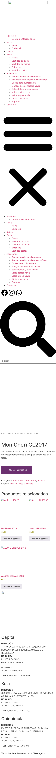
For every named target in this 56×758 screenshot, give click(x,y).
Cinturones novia (20, 98)
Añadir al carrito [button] (11, 538)
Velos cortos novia (21, 92)
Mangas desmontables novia (26, 86)
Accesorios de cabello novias (26, 76)
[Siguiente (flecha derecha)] (51, 379)
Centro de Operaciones (23, 39)
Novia (9, 42)
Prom (17, 433)
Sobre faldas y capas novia (25, 89)
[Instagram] (11, 292)
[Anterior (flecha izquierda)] (4, 379)
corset (14, 483)
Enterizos (16, 67)
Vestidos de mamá (21, 64)
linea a (22, 483)
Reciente (42, 480)
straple (29, 483)
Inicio (3, 433)
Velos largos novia (21, 95)
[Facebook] (4, 292)
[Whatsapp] (19, 292)
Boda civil (16, 48)
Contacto (11, 104)
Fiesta (9, 54)
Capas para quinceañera (24, 82)
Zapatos (16, 101)
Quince (10, 51)
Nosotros (11, 35)
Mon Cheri (25, 480)
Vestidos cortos (19, 70)
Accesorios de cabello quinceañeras (29, 79)
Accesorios (12, 73)
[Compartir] (42, 3)
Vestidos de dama (20, 61)
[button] (28, 160)
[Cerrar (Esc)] (47, 3)
